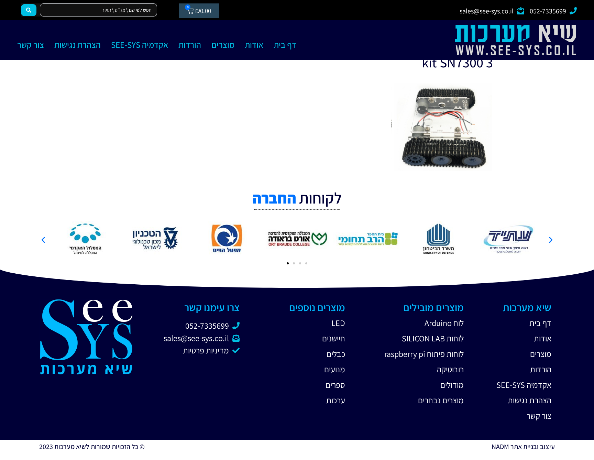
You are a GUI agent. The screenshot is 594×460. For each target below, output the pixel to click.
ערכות (335, 400)
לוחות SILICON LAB (433, 338)
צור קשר (30, 44)
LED (338, 322)
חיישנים (333, 338)
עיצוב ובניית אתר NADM (523, 446)
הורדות (189, 44)
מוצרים (222, 44)
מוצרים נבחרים (441, 400)
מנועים (334, 369)
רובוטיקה (450, 369)
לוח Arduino (444, 322)
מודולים (452, 384)
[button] (43, 240)
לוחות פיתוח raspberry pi (424, 353)
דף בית (285, 44)
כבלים (336, 353)
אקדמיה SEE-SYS (139, 44)
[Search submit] (28, 10)
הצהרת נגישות (77, 44)
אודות (254, 44)
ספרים (335, 384)
